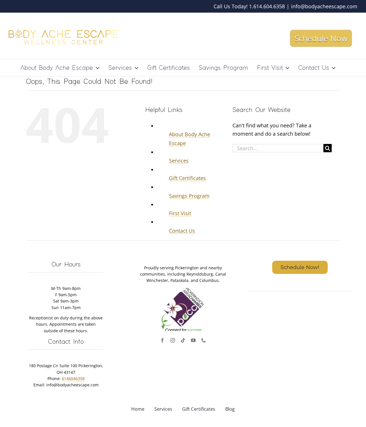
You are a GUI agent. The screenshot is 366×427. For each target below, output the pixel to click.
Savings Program (189, 195)
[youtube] (193, 340)
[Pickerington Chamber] (183, 290)
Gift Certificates (187, 178)
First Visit (180, 213)
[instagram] (172, 340)
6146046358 (73, 378)
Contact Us (182, 230)
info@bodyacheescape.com (324, 6)
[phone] (203, 340)
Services (179, 160)
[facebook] (162, 340)
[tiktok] (183, 340)
